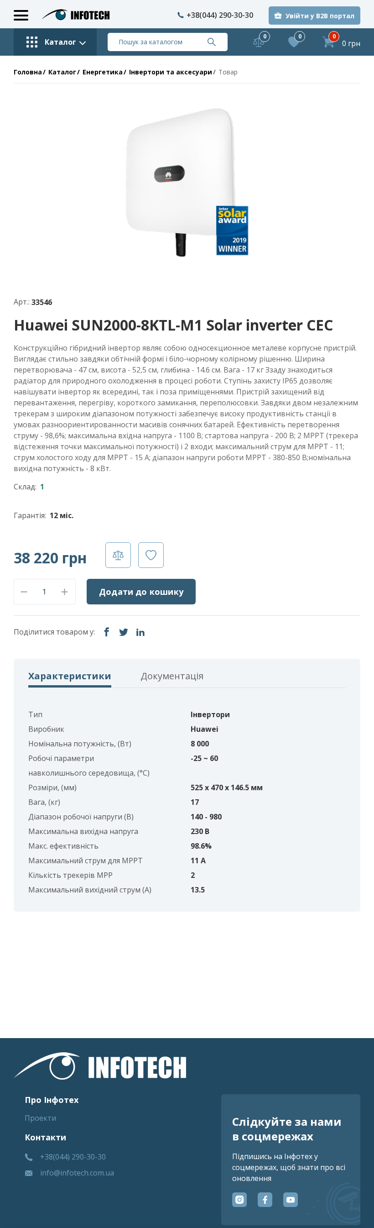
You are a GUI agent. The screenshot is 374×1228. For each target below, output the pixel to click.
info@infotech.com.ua (77, 1173)
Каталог (62, 72)
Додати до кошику (141, 591)
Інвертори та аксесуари (170, 72)
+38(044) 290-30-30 (220, 15)
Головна (28, 72)
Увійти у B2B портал (320, 15)
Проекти (40, 1118)
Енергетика (103, 72)
